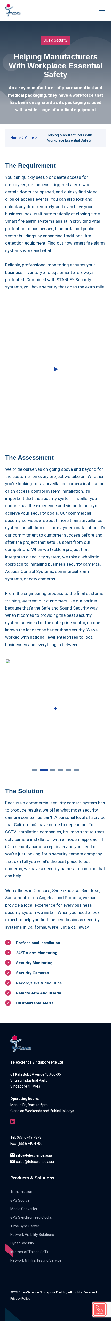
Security (60, 40)
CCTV (48, 40)
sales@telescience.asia (35, 1162)
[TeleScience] (13, 10)
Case (29, 138)
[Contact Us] (99, 1309)
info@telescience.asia (34, 1155)
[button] (34, 769)
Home (15, 138)
